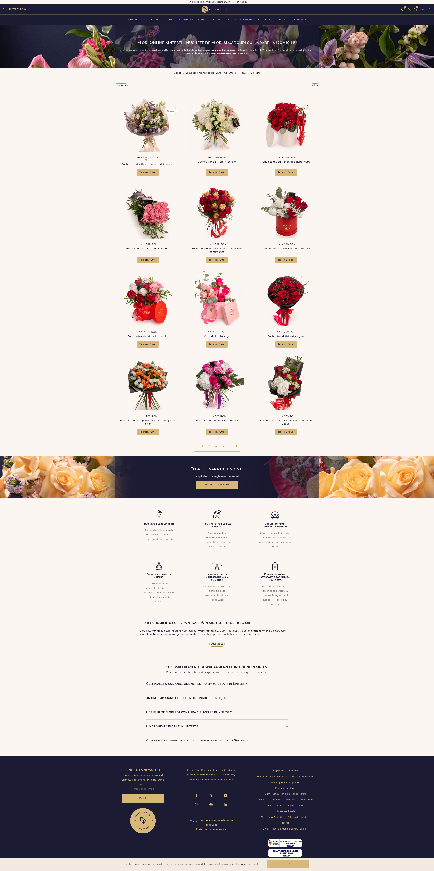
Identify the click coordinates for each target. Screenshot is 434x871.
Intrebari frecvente (302, 777)
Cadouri (276, 800)
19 (237, 446)
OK (288, 864)
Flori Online (306, 800)
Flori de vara (136, 20)
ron (422, 9)
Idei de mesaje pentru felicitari (290, 829)
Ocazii (269, 20)
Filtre (315, 85)
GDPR (285, 823)
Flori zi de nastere (247, 20)
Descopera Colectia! (217, 485)
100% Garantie (296, 806)
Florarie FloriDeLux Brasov (272, 777)
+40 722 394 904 (16, 9)
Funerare (300, 20)
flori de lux (214, 9)
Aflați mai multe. (250, 864)
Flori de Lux (221, 20)
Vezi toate (217, 644)
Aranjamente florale (193, 20)
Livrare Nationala (285, 811)
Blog (266, 829)
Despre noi (278, 771)
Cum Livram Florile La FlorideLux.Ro (285, 794)
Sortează (121, 85)
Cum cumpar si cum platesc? (285, 782)
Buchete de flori (162, 20)
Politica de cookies (298, 817)
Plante (283, 20)
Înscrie (142, 798)
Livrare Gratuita (275, 806)
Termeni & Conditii (272, 817)
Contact (294, 771)
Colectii (262, 800)
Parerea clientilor (285, 788)
